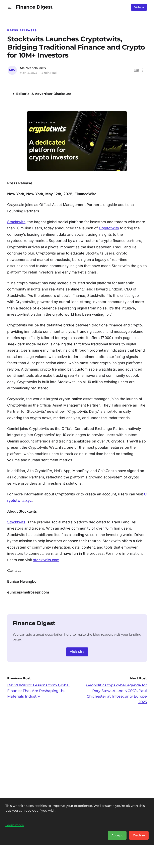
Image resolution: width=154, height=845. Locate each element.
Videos (139, 7)
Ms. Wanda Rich (33, 68)
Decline (139, 835)
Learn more (14, 825)
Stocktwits (16, 222)
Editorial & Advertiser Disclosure (43, 94)
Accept (117, 835)
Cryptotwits (109, 228)
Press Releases (22, 30)
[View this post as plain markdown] (136, 70)
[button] (10, 7)
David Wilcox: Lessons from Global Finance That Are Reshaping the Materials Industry (38, 691)
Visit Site (77, 652)
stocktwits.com (46, 560)
